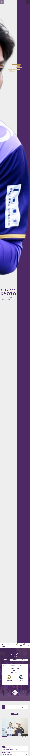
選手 (3, 747)
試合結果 (15, 659)
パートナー (4, 736)
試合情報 (6, 659)
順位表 (23, 659)
